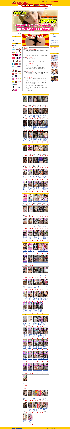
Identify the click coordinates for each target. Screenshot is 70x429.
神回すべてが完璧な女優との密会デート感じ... (45, 237)
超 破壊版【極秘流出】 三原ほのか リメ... (25, 127)
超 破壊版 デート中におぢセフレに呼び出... (45, 263)
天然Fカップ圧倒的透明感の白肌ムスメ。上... (25, 237)
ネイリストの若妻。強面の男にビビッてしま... (40, 347)
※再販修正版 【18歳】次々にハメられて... (30, 347)
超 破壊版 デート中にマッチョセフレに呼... (40, 275)
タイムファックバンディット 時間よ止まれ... (40, 153)
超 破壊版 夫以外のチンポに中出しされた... (25, 275)
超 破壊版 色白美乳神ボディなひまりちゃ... (40, 214)
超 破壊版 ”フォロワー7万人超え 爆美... (45, 214)
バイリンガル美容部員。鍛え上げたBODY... (40, 226)
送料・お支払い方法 (53, 36)
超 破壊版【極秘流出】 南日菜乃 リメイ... (40, 139)
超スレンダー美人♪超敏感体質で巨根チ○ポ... (25, 383)
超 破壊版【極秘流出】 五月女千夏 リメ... (25, 165)
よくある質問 (53, 37)
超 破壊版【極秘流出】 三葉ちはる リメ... (40, 104)
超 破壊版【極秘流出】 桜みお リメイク (45, 116)
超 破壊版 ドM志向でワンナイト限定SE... (30, 275)
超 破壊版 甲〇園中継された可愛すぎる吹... (45, 165)
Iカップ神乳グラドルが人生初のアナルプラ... (35, 371)
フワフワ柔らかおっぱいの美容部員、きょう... (35, 347)
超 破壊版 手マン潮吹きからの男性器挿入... (35, 214)
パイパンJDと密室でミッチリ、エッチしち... (25, 323)
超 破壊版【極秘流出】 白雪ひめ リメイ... (30, 165)
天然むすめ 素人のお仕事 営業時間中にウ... (30, 153)
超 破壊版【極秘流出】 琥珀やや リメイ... (35, 165)
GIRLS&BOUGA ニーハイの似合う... (25, 153)
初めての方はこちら (53, 34)
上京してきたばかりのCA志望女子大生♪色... (35, 310)
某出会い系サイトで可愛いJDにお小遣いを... (35, 298)
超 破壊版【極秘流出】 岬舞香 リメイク (25, 116)
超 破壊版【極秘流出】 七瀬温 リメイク (35, 116)
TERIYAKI (54, 74)
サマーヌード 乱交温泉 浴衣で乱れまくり (25, 214)
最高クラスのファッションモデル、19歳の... (40, 310)
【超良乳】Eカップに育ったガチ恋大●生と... (40, 335)
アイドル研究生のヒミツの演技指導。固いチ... (45, 188)
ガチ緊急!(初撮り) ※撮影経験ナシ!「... (40, 371)
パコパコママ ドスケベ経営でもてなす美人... (25, 263)
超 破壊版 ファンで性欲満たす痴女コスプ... (25, 226)
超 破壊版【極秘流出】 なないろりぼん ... (45, 127)
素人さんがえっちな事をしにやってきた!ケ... (40, 188)
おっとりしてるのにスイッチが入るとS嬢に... (35, 287)
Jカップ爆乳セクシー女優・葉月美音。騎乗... (25, 371)
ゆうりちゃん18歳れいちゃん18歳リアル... (45, 359)
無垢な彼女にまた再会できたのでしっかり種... (40, 298)
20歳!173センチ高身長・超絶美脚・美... (40, 287)
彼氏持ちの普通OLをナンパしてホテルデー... (35, 188)
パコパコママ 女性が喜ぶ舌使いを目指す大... (40, 165)
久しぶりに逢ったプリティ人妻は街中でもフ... (30, 287)
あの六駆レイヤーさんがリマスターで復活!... (35, 226)
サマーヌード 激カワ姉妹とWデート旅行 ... (40, 202)
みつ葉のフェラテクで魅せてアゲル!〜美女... (25, 251)
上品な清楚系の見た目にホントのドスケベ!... (30, 371)
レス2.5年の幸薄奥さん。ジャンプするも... (25, 188)
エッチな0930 (24, 408)
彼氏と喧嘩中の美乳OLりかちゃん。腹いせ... (25, 287)
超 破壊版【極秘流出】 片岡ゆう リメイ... (25, 104)
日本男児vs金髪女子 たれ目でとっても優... (25, 298)
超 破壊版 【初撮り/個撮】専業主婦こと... (40, 263)
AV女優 (14, 40)
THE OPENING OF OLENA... (40, 409)
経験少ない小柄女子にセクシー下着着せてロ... (30, 188)
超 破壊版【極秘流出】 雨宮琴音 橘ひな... (30, 214)
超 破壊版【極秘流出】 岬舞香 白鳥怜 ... (30, 139)
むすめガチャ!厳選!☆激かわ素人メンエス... (30, 359)
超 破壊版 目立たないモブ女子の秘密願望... (25, 335)
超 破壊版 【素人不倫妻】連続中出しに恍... (40, 323)
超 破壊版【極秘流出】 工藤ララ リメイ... (30, 127)
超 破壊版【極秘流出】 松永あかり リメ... (30, 104)
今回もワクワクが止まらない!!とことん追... (40, 237)
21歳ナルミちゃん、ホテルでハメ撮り (25, 310)
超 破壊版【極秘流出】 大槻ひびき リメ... (40, 116)
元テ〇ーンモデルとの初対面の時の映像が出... (45, 298)
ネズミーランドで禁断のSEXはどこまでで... (30, 298)
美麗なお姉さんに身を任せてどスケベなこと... (45, 398)
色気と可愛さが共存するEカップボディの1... (35, 398)
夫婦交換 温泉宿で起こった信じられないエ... (35, 153)
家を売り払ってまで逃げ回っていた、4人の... (45, 347)
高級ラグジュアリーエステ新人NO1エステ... (35, 176)
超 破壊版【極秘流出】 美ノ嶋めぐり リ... (40, 127)
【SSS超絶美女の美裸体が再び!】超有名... (25, 347)
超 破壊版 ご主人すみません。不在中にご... (45, 323)
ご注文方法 (52, 35)
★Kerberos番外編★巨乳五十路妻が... (40, 359)
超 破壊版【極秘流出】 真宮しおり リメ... (35, 139)
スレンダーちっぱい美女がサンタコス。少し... (45, 176)
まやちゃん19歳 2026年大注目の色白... (35, 335)
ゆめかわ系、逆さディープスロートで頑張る (45, 287)
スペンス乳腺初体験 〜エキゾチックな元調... (40, 251)
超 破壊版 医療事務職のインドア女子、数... (30, 263)
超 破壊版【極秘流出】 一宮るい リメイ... (30, 116)
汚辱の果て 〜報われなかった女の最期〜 (25, 398)
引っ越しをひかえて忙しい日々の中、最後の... (45, 275)
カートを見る (46, 1)
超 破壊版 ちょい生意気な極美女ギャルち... (35, 263)
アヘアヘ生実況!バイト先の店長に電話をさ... (30, 421)
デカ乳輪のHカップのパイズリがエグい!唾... (35, 237)
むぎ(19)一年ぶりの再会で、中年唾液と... (35, 359)
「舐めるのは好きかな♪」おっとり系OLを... (40, 176)
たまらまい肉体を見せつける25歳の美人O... (45, 226)
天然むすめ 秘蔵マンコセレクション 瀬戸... (25, 202)
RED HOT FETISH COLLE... (45, 409)
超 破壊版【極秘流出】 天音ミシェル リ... (45, 153)
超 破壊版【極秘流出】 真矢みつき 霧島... (45, 139)
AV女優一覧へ (15, 45)
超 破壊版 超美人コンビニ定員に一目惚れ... (35, 275)
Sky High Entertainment (54, 60)
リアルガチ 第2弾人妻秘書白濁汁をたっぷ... (30, 310)
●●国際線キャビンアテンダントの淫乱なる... (25, 176)
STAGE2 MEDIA (54, 81)
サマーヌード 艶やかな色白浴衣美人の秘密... (35, 202)
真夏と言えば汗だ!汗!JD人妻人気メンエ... (30, 176)
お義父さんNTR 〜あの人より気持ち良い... (45, 251)
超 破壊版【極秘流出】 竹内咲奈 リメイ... (45, 104)
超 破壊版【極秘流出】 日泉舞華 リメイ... (35, 104)
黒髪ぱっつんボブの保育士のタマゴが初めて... (45, 371)
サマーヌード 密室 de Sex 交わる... (45, 202)
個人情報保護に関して (19, 428)
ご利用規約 (13, 428)
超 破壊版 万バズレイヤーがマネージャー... (30, 226)
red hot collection (54, 67)
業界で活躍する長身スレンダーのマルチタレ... (30, 335)
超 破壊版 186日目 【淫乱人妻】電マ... (35, 323)
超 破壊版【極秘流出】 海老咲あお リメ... (35, 127)
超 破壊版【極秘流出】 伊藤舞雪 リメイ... (25, 139)
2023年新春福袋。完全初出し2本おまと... (30, 409)
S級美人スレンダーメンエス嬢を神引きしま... (30, 237)
